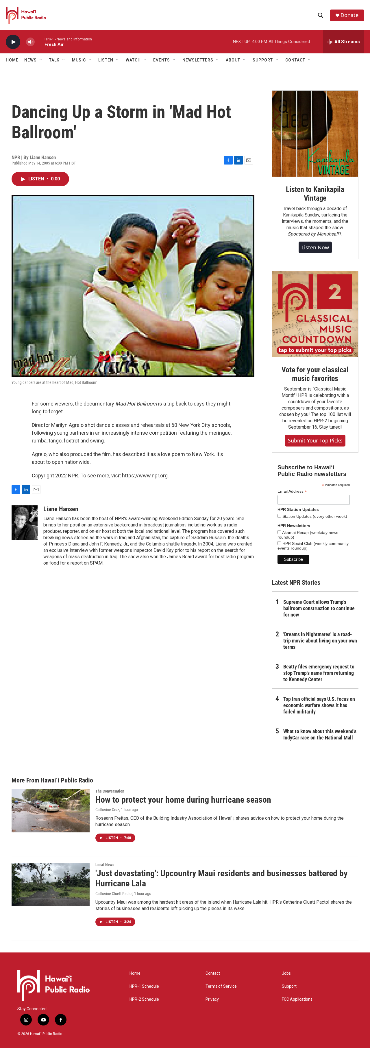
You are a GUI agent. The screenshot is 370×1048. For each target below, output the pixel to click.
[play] (13, 42)
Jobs (286, 973)
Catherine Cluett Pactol (113, 893)
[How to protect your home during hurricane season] (51, 810)
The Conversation (109, 791)
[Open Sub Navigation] (41, 60)
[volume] (30, 42)
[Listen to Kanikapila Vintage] (315, 134)
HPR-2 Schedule (144, 999)
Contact (213, 973)
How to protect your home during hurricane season (183, 800)
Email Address (292, 491)
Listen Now (315, 247)
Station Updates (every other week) (314, 516)
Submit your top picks (315, 440)
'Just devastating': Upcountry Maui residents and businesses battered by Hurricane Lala (221, 878)
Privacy (212, 999)
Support (289, 986)
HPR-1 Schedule (144, 986)
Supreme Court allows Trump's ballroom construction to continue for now (319, 608)
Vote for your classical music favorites (315, 374)
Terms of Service (221, 986)
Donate (349, 15)
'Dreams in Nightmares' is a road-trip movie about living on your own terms (320, 640)
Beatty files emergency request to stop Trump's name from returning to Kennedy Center (318, 673)
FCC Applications (297, 999)
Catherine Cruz (107, 809)
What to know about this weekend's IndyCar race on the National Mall (319, 734)
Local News (104, 864)
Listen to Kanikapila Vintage (315, 193)
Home (12, 60)
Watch (133, 60)
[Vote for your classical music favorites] (315, 314)
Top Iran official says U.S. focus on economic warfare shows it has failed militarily (319, 705)
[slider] (39, 42)
